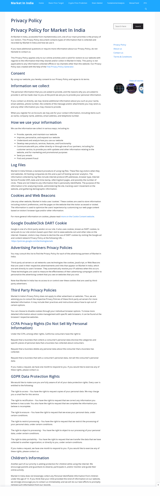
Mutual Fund (134, 3)
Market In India (22, 3)
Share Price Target (56, 3)
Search (138, 26)
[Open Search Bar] (146, 9)
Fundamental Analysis (116, 3)
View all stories (136, 80)
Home (41, 3)
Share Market (97, 3)
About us (117, 48)
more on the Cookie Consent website (77, 216)
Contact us (118, 52)
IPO (145, 3)
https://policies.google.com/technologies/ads (32, 241)
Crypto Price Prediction (77, 3)
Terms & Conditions (122, 56)
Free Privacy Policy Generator (60, 66)
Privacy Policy (119, 44)
